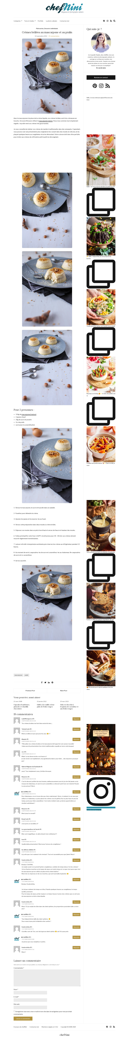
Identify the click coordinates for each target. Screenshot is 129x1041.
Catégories (17, 21)
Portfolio (40, 21)
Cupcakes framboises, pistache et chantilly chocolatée (22, 707)
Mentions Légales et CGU (50, 1027)
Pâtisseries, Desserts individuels (47, 28)
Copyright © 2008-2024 (68, 1027)
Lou (23, 839)
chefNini (26, 792)
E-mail (16, 997)
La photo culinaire (51, 21)
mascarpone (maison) (29, 414)
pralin (26, 675)
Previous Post (30, 690)
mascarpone (18, 675)
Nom (16, 989)
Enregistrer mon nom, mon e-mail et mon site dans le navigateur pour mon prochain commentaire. (43, 1012)
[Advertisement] (47, 155)
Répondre (76, 719)
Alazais (24, 739)
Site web (17, 1004)
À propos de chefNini (20, 1027)
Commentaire (19, 968)
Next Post (63, 690)
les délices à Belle (27, 850)
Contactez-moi (64, 21)
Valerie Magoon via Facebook (31, 766)
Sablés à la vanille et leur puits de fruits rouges (45, 706)
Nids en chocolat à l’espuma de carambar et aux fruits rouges (69, 707)
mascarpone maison (46, 121)
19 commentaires (53, 36)
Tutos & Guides (29, 21)
